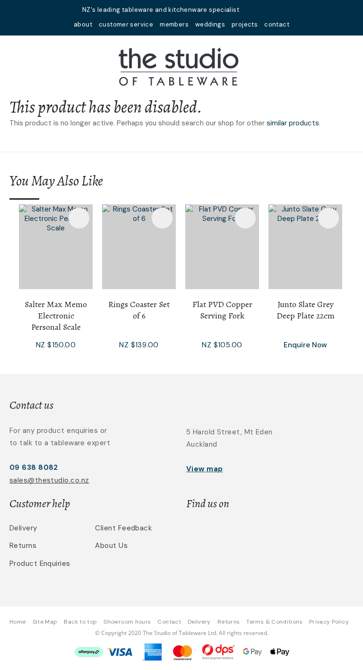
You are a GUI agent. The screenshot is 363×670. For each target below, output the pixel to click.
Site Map (45, 622)
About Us (111, 545)
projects (245, 24)
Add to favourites (79, 218)
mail (252, 9)
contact (276, 24)
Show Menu (15, 65)
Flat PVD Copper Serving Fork (222, 310)
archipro (302, 533)
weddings (210, 24)
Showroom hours (127, 622)
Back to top (80, 622)
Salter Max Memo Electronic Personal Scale (56, 316)
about (83, 24)
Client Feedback (123, 528)
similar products (293, 123)
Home (17, 622)
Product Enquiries (39, 563)
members (174, 24)
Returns (22, 545)
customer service (126, 24)
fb (264, 9)
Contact (169, 622)
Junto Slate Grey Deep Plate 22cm (306, 310)
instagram (277, 9)
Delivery (23, 528)
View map (204, 469)
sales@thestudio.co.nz (49, 480)
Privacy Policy (329, 622)
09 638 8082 (33, 467)
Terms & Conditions (274, 622)
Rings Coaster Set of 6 (139, 310)
